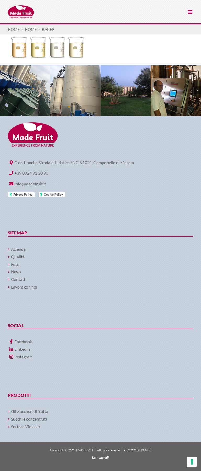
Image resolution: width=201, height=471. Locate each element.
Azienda (18, 249)
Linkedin (22, 349)
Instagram (23, 356)
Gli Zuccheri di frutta (29, 411)
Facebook (23, 341)
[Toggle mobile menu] (190, 12)
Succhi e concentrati (29, 418)
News (16, 271)
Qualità (18, 256)
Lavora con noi (24, 286)
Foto (15, 264)
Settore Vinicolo (25, 426)
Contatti (18, 279)
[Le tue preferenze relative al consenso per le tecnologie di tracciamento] (192, 462)
